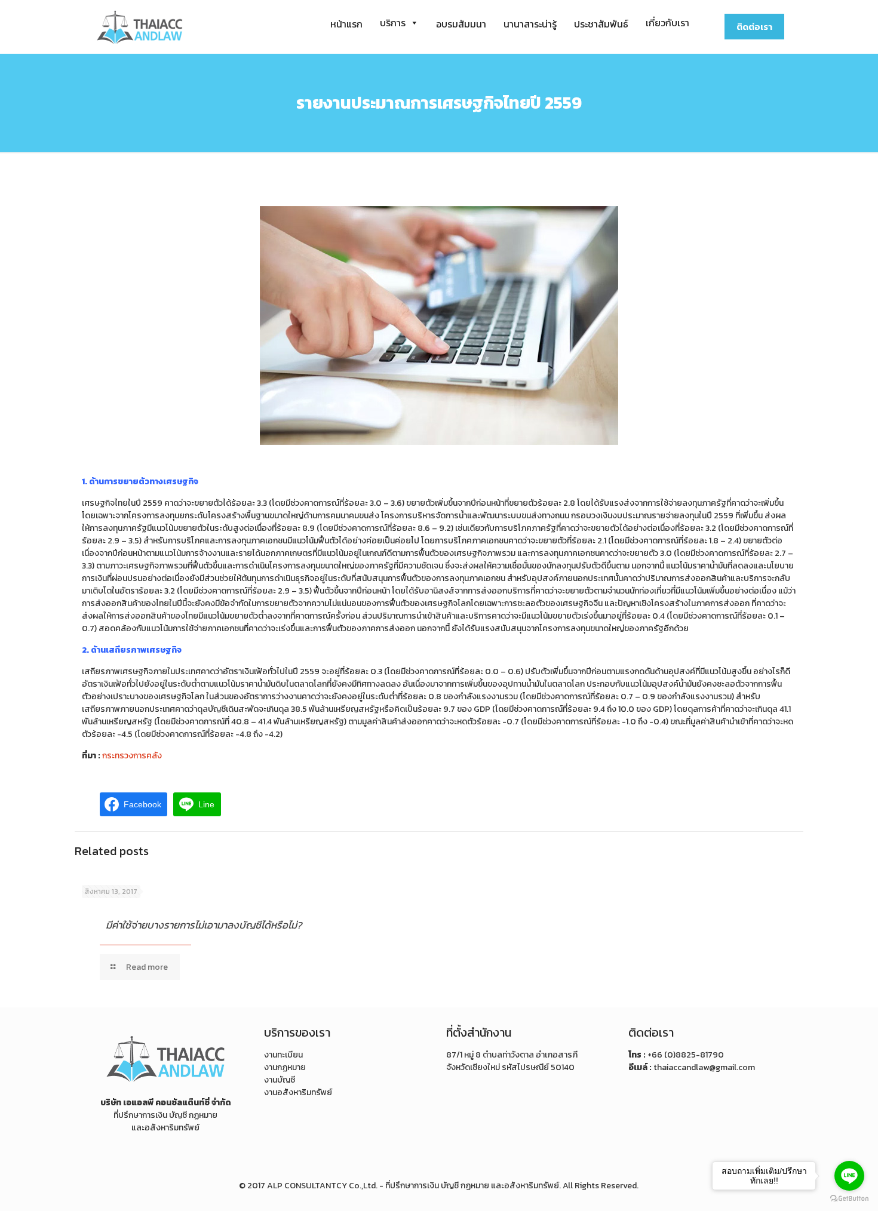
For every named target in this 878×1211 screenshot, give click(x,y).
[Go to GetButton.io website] (849, 1199)
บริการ (393, 23)
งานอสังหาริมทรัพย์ (298, 1092)
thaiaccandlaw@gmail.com (704, 1067)
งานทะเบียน (283, 1055)
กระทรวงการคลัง (132, 755)
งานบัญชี (279, 1080)
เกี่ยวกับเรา (667, 23)
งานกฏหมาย (285, 1067)
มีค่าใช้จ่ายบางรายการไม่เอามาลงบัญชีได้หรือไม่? (204, 925)
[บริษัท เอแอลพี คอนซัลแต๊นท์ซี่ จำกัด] (140, 27)
